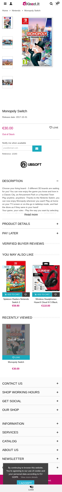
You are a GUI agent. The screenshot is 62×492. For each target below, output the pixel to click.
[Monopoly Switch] (37, 66)
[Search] (51, 3)
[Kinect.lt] (31, 3)
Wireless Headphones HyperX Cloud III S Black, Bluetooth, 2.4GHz (46, 302)
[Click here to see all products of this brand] (31, 165)
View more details (29, 477)
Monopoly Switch (16, 362)
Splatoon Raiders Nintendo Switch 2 (16, 300)
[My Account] (11, 3)
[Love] (26, 294)
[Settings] (5, 3)
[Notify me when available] (37, 148)
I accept (25, 483)
